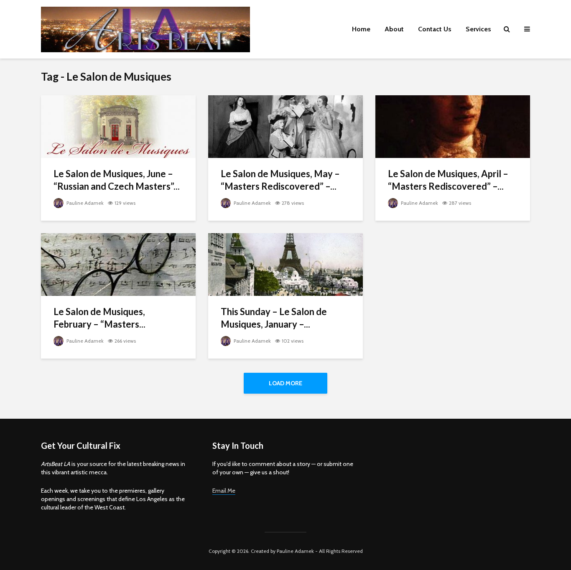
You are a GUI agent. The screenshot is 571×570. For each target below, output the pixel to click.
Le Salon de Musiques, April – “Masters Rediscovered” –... (448, 180)
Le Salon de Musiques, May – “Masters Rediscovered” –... (280, 180)
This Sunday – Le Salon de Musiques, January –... (274, 318)
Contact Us (434, 29)
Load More (285, 383)
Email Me (223, 490)
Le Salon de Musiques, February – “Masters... (99, 318)
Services (478, 29)
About (394, 29)
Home (361, 29)
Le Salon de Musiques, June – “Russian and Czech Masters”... (117, 180)
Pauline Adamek (84, 203)
